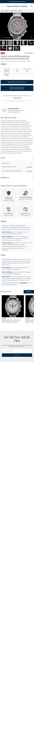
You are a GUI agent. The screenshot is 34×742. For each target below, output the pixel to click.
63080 (20, 10)
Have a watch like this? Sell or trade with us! (17, 88)
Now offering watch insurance (17, 1)
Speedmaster (13, 10)
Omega (6, 10)
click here (23, 282)
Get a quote (17, 97)
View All (28, 291)
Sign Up (17, 355)
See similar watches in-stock (17, 82)
